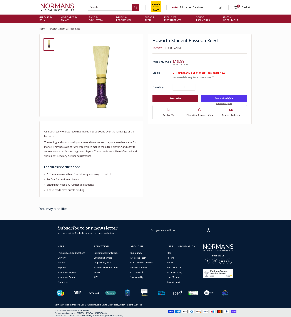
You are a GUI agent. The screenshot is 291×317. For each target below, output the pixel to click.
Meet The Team (138, 258)
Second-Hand (173, 282)
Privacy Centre (174, 267)
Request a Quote (102, 263)
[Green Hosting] (193, 293)
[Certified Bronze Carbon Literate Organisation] (144, 292)
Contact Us (63, 282)
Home (42, 28)
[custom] (207, 261)
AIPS (96, 277)
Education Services (103, 258)
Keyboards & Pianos (69, 19)
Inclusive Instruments (172, 19)
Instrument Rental (66, 277)
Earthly (170, 263)
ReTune (170, 258)
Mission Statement (139, 267)
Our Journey (136, 253)
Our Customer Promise (141, 263)
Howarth (157, 48)
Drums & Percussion (123, 19)
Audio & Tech (149, 19)
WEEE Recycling (174, 272)
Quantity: (158, 87)
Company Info (137, 272)
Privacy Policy (86, 315)
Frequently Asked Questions (71, 253)
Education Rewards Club (106, 253)
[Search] (135, 7)
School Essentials (203, 19)
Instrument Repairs (67, 272)
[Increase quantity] (192, 87)
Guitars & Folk (45, 19)
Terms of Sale (73, 315)
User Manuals (173, 277)
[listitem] (168, 112)
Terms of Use (60, 315)
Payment (62, 267)
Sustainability (136, 277)
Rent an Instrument (230, 19)
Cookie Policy (99, 315)
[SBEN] (177, 293)
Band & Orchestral (96, 19)
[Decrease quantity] (176, 87)
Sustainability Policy (114, 315)
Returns (61, 263)
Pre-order (175, 98)
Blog (169, 253)
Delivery (61, 258)
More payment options (224, 104)
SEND (97, 272)
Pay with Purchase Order (106, 267)
